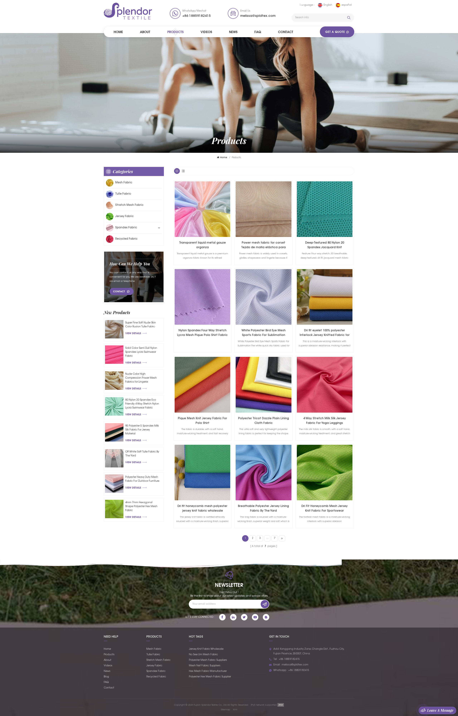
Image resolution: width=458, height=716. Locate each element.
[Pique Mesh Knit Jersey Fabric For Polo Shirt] (202, 384)
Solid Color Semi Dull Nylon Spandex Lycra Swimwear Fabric (141, 352)
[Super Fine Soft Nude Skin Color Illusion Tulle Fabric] (114, 329)
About (145, 32)
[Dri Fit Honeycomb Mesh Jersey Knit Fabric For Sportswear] (324, 472)
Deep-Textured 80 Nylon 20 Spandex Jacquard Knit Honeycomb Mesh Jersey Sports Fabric (324, 245)
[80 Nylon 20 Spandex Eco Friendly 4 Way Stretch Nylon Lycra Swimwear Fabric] (114, 406)
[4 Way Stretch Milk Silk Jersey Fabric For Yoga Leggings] (324, 384)
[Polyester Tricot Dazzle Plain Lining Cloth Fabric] (263, 384)
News (233, 32)
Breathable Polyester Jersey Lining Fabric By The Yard (263, 508)
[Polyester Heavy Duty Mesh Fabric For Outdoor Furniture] (114, 483)
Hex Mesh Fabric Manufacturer (208, 671)
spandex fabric (126, 227)
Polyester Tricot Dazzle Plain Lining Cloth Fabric (263, 421)
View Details (133, 333)
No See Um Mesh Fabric (203, 654)
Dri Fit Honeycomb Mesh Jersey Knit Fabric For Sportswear (324, 508)
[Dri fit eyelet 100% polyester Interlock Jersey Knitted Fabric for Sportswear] (324, 297)
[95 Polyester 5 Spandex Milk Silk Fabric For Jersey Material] (114, 432)
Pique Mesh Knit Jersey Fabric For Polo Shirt (202, 421)
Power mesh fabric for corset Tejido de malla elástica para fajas (263, 245)
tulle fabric (123, 194)
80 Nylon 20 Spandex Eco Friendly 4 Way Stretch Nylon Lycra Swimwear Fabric (142, 404)
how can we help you (129, 263)
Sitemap (225, 709)
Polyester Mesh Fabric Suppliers (208, 660)
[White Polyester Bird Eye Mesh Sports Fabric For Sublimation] (263, 297)
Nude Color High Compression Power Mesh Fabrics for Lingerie (141, 378)
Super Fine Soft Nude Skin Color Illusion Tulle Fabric (140, 325)
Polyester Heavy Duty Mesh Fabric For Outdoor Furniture (142, 479)
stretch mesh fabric (129, 205)
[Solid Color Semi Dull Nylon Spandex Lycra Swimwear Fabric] (114, 354)
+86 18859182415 (196, 16)
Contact (285, 32)
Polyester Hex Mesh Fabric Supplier (210, 677)
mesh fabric (123, 182)
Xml (235, 709)
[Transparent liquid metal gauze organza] (202, 209)
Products (175, 32)
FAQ (257, 32)
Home (118, 32)
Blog (106, 677)
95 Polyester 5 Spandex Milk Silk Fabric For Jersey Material (142, 430)
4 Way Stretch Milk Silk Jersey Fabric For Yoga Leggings (324, 421)
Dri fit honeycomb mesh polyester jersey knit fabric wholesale (202, 508)
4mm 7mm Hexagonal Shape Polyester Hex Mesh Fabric (141, 506)
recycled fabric (126, 239)
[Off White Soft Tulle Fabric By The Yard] (114, 458)
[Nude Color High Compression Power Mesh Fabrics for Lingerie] (114, 380)
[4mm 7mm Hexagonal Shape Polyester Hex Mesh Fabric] (114, 509)
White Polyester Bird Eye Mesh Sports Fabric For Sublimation (264, 333)
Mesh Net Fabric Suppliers (204, 666)
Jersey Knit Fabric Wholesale (206, 649)
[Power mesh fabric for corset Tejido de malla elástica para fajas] (263, 209)
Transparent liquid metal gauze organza (202, 245)
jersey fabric (124, 216)
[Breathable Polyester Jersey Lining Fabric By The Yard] (263, 472)
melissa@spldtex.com (258, 16)
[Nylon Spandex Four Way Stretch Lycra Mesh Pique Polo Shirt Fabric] (202, 297)
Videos (206, 32)
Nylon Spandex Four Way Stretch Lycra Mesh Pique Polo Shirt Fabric (202, 333)
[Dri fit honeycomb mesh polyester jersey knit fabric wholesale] (202, 472)
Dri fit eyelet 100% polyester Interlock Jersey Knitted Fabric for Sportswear (325, 333)
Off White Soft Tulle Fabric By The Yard (142, 454)
